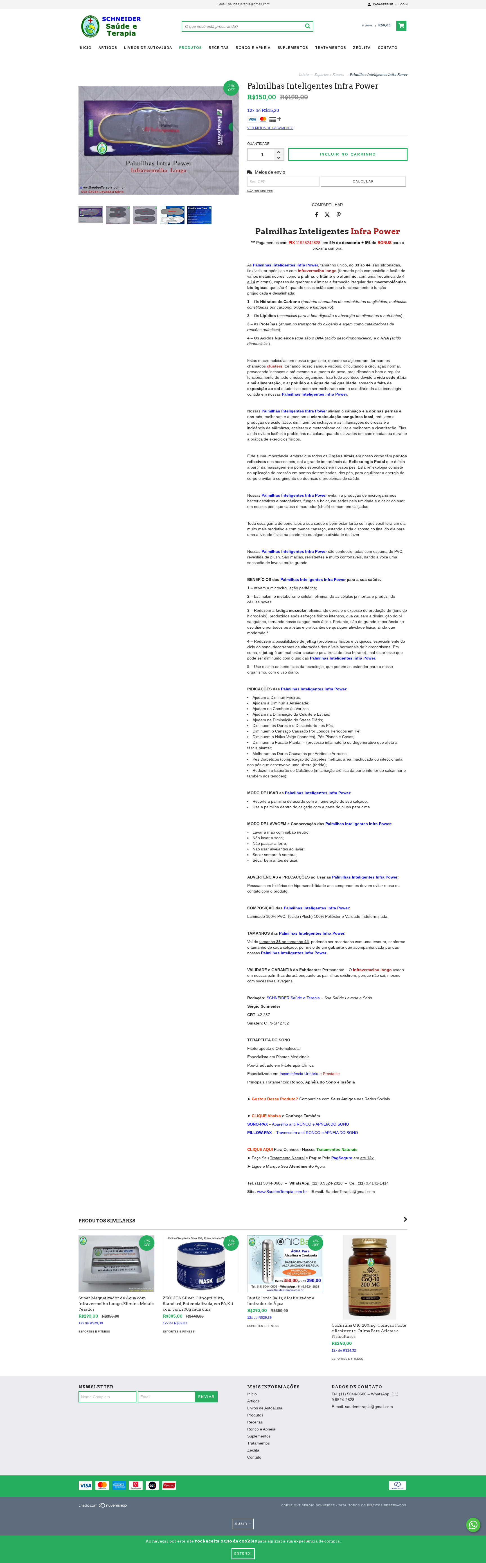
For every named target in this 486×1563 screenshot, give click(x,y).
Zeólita (362, 48)
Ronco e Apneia (253, 48)
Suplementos (293, 48)
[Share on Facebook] (316, 214)
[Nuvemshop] (103, 1507)
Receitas (219, 48)
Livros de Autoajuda (148, 48)
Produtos (190, 48)
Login (403, 4)
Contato (387, 48)
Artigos (107, 48)
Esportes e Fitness (329, 74)
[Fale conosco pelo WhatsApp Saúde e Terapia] (473, 1525)
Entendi (243, 1553)
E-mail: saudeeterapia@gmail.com (243, 4)
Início (84, 48)
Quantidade (258, 144)
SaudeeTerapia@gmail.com (350, 1191)
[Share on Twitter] (327, 214)
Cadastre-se (383, 4)
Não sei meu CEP (260, 191)
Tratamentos (330, 48)
